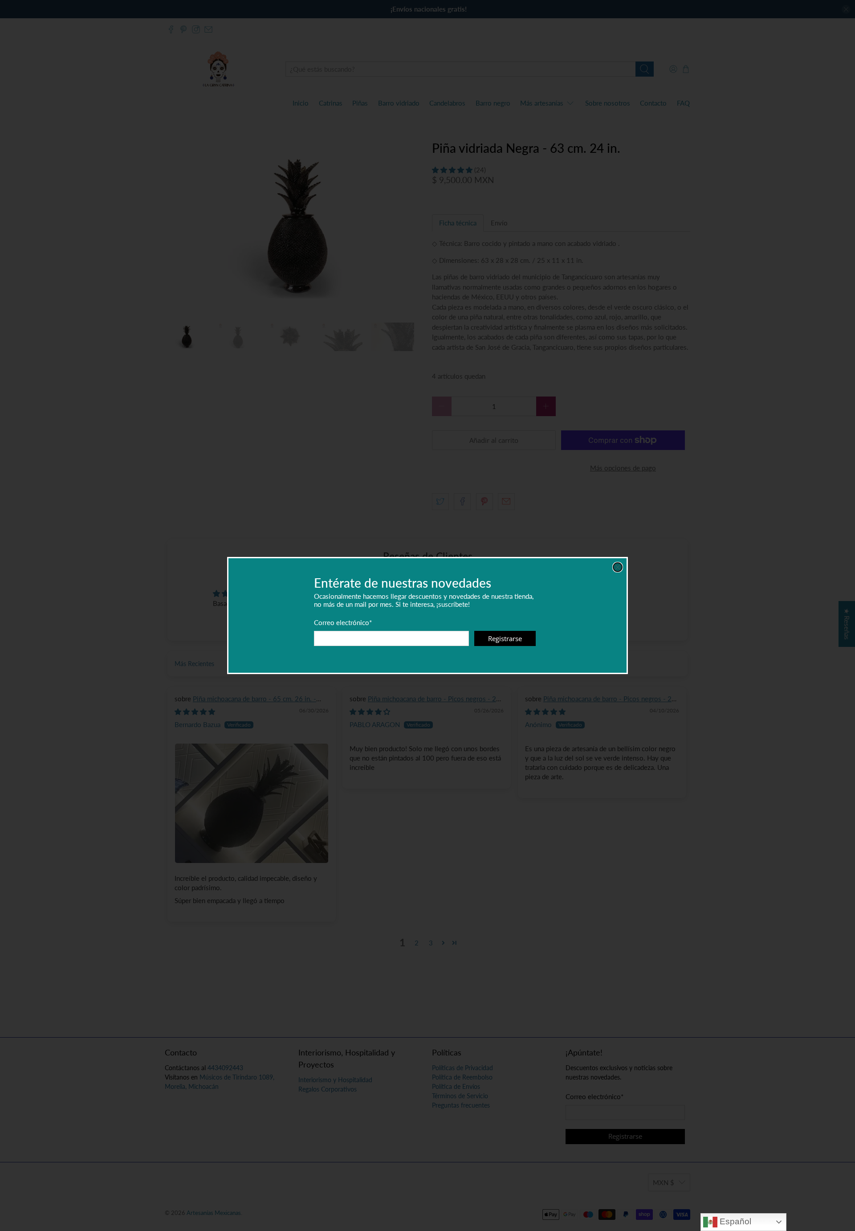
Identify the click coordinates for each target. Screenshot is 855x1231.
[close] (617, 567)
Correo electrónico (343, 622)
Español (734, 1221)
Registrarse (505, 638)
